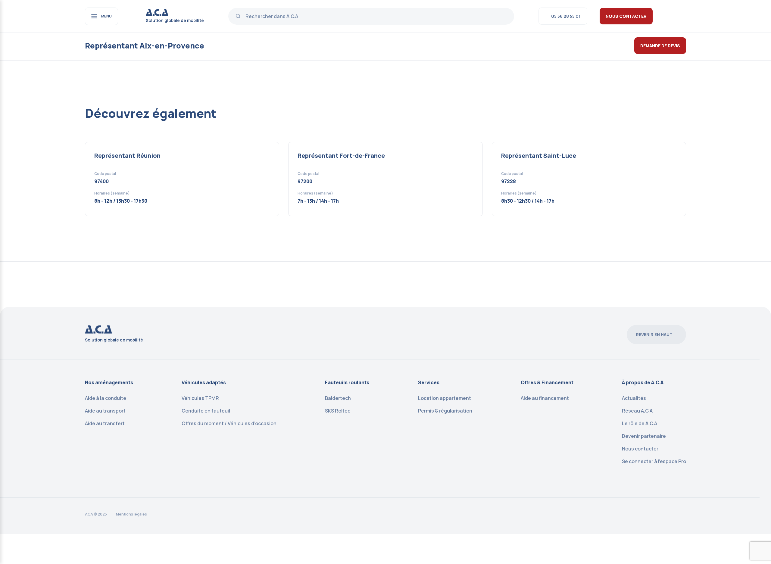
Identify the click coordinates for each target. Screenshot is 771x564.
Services (428, 382)
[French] (682, 16)
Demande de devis (660, 45)
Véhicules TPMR (200, 398)
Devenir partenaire (644, 436)
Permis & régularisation (445, 410)
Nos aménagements (109, 382)
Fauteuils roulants (347, 382)
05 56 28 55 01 (566, 16)
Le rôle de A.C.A (639, 423)
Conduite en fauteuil (206, 410)
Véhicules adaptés (204, 382)
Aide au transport (105, 410)
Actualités (634, 398)
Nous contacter (626, 16)
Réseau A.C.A (637, 410)
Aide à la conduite (105, 398)
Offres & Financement (547, 382)
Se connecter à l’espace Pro (654, 461)
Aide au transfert (105, 423)
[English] (674, 16)
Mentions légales (131, 514)
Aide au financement (545, 398)
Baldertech (338, 398)
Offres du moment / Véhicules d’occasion (229, 423)
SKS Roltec (337, 410)
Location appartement (444, 398)
